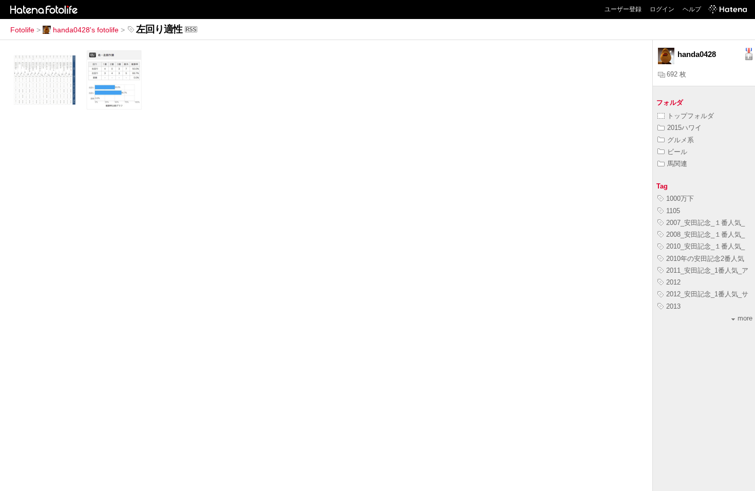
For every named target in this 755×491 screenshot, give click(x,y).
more (745, 318)
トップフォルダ (690, 116)
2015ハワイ (684, 127)
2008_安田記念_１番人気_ (705, 234)
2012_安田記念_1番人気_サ (707, 294)
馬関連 (677, 163)
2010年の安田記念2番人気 (705, 258)
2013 (673, 306)
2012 (673, 282)
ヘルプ (692, 9)
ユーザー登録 (623, 9)
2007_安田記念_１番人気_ (705, 222)
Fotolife (22, 30)
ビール (677, 152)
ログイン (662, 9)
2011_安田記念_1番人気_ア (707, 270)
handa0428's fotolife (86, 30)
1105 (673, 211)
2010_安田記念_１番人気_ (705, 246)
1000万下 (680, 198)
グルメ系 (680, 140)
